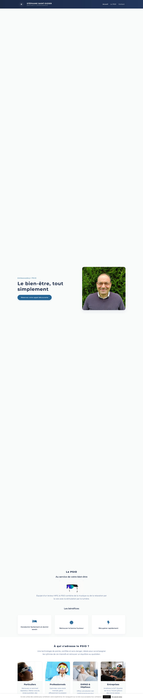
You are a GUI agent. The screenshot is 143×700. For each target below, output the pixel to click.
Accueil (105, 4)
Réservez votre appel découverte (34, 297)
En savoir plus (117, 697)
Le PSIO (113, 4)
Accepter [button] (107, 697)
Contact (122, 4)
